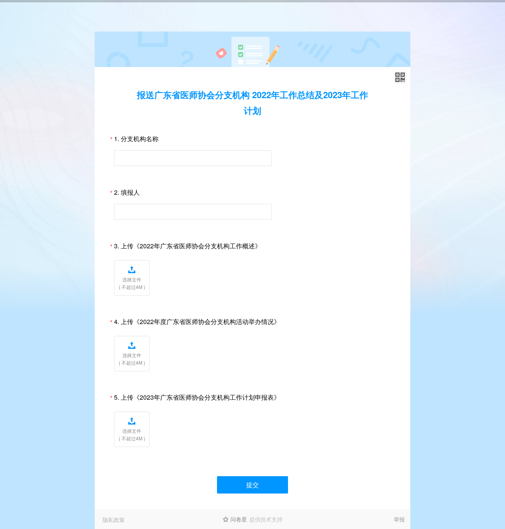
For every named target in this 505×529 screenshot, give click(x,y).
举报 (399, 519)
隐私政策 (114, 519)
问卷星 (238, 519)
